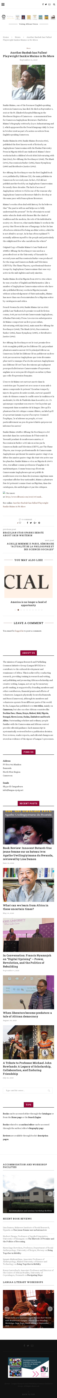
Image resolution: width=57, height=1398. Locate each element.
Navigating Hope (35, 1234)
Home (6, 37)
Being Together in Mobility (29, 1223)
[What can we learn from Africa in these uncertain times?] (28, 882)
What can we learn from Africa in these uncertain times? (25, 903)
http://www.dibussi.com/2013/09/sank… (24, 497)
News (17, 37)
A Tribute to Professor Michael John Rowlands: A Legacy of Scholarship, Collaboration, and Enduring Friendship (27, 1065)
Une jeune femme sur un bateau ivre (30, 1188)
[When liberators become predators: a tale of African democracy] (28, 989)
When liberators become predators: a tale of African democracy (27, 1011)
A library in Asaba (28, 601)
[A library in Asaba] (28, 582)
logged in (19, 627)
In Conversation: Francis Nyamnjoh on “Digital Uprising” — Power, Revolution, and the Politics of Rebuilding (27, 957)
